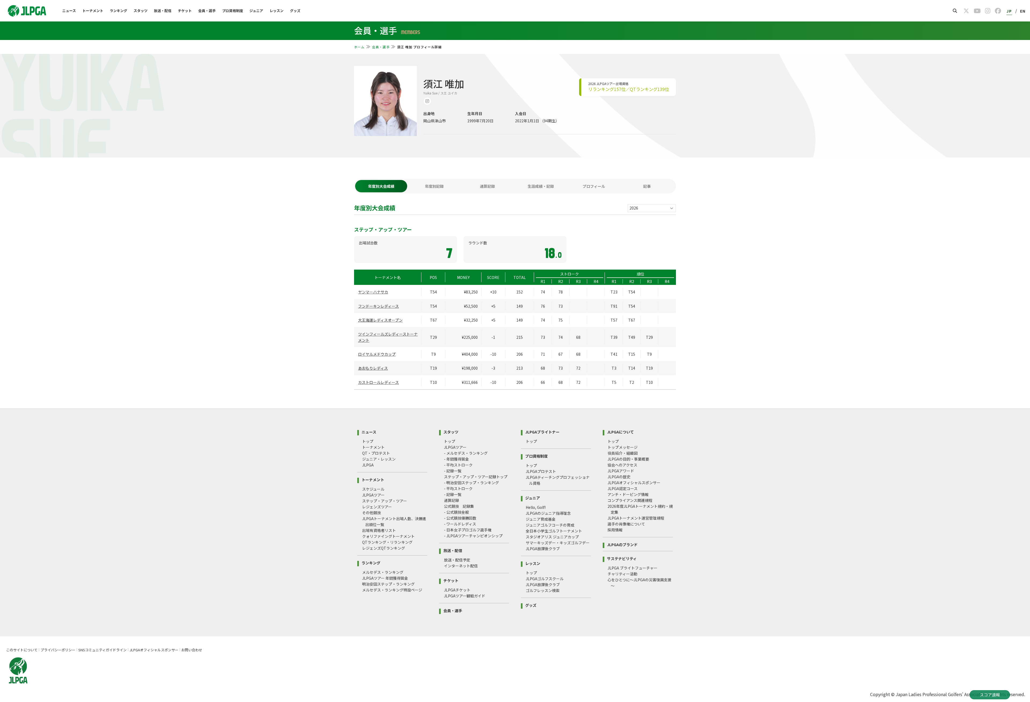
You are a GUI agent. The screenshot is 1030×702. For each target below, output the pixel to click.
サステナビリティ (622, 558)
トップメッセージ (623, 447)
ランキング (118, 10)
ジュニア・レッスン (379, 459)
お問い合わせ (191, 649)
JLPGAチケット (457, 590)
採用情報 (615, 529)
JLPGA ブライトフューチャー (632, 568)
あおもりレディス (373, 368)
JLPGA (368, 465)
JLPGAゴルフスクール (545, 578)
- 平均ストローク (458, 465)
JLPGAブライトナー (542, 431)
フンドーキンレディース (378, 306)
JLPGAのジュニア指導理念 (548, 513)
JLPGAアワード (621, 470)
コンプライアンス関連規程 (630, 500)
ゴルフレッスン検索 (543, 590)
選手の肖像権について (626, 524)
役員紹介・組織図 (623, 453)
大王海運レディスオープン (380, 320)
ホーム (359, 47)
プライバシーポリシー (58, 649)
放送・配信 (162, 10)
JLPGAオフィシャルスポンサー (634, 482)
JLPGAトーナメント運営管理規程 (636, 518)
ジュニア (256, 10)
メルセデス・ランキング (382, 572)
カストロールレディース (378, 382)
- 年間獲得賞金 (456, 459)
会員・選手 (207, 10)
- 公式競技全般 (456, 512)
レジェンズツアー (377, 506)
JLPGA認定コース (623, 488)
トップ (367, 441)
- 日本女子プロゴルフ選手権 (467, 529)
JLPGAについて (620, 431)
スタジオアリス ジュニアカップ (552, 536)
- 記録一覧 (452, 470)
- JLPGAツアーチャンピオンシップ (473, 535)
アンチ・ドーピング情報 (628, 494)
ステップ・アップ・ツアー (384, 500)
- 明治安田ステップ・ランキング (471, 482)
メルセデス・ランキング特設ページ (392, 590)
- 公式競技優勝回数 (460, 518)
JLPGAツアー (373, 495)
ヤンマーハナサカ (373, 292)
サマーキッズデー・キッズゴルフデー (558, 542)
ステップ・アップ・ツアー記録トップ (475, 476)
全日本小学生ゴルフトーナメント (554, 531)
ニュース (69, 10)
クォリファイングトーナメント (388, 536)
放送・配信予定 (457, 560)
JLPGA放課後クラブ (543, 548)
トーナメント (92, 10)
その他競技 (371, 512)
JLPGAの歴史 (619, 476)
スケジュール (373, 489)
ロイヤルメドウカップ (377, 354)
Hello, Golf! (536, 507)
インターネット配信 (461, 565)
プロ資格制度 (232, 10)
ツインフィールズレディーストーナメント (388, 337)
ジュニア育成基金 (541, 519)
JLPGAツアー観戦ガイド (464, 595)
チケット (185, 10)
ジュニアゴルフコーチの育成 (550, 525)
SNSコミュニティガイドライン (102, 649)
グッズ (295, 10)
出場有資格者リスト (379, 530)
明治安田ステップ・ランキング (388, 584)
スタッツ (141, 10)
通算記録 (451, 500)
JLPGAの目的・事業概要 (628, 459)
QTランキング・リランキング (387, 542)
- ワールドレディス (460, 524)
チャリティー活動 (622, 573)
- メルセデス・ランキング (466, 453)
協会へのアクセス (622, 465)
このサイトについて (22, 649)
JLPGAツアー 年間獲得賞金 (385, 578)
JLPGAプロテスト (541, 471)
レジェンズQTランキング (383, 548)
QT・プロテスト (376, 453)
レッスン (277, 10)
